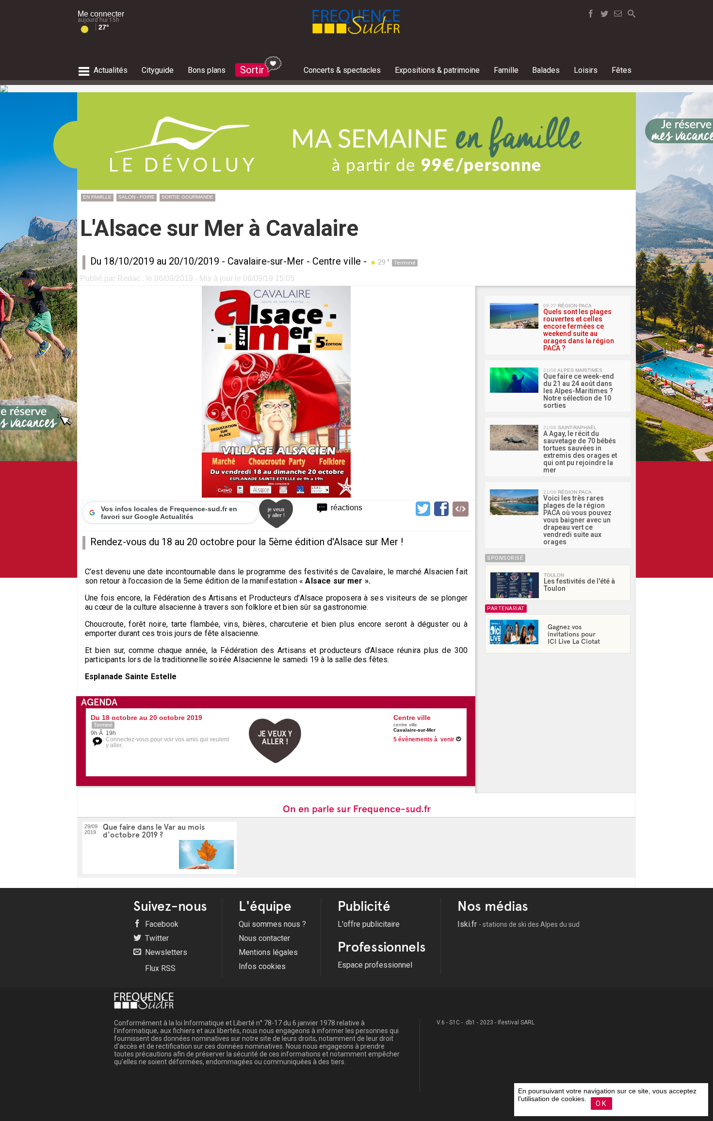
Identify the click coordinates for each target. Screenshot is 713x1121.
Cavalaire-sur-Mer (265, 261)
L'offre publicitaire (369, 924)
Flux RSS (159, 968)
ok (601, 1103)
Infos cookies (262, 966)
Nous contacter (264, 938)
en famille (97, 197)
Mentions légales (268, 952)
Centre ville (336, 261)
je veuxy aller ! (276, 512)
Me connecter (101, 14)
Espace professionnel (375, 965)
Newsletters (165, 952)
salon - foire (136, 197)
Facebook (160, 924)
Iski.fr (518, 924)
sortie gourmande (187, 197)
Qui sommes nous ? (272, 924)
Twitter (156, 938)
